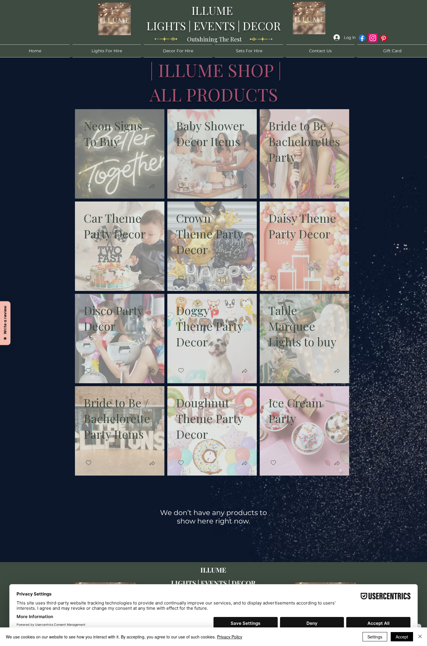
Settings (374, 637)
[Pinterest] (383, 37)
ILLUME (213, 10)
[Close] (420, 636)
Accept (402, 637)
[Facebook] (362, 37)
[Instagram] (372, 37)
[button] (152, 187)
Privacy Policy (229, 637)
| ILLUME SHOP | (216, 69)
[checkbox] (88, 186)
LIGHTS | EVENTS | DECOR (213, 25)
